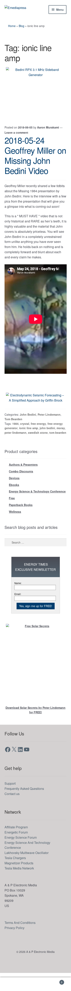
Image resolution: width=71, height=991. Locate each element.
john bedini (47, 444)
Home (12, 26)
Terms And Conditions (22, 940)
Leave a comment (16, 132)
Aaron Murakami (50, 127)
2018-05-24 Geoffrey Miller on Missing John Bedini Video (35, 155)
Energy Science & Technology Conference (37, 509)
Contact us (13, 811)
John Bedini (29, 430)
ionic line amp (28, 444)
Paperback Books (21, 522)
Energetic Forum (17, 850)
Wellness (15, 529)
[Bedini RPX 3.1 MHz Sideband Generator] (35, 92)
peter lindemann (15, 449)
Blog (22, 26)
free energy (38, 439)
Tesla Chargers (16, 876)
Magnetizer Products (21, 881)
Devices (14, 495)
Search (35, 984)
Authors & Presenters (23, 481)
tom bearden (57, 449)
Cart (55, 981)
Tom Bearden (13, 435)
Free (12, 516)
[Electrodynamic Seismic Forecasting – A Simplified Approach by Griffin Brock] (35, 410)
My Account (12, 984)
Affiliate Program (18, 845)
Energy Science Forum (22, 855)
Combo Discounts (21, 488)
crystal (24, 439)
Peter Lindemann (50, 430)
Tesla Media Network (21, 886)
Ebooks (14, 502)
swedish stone (38, 449)
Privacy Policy (15, 945)
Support (11, 801)
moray (60, 444)
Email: (18, 611)
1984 (16, 439)
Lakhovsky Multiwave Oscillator (29, 870)
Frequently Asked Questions (26, 806)
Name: (18, 601)
